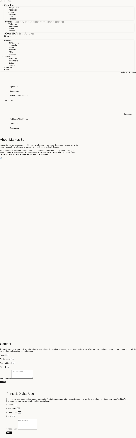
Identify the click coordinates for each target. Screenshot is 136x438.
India (10, 17)
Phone (2, 367)
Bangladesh (13, 8)
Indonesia (12, 10)
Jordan (11, 12)
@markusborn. (78, 349)
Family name (5, 359)
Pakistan (12, 14)
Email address (5, 363)
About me (9, 33)
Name (2, 355)
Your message (5, 378)
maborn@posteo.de (75, 399)
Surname (10, 405)
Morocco (12, 19)
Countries (9, 5)
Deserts (11, 31)
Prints (7, 36)
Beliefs (11, 28)
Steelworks (13, 26)
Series (7, 21)
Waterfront (12, 24)
